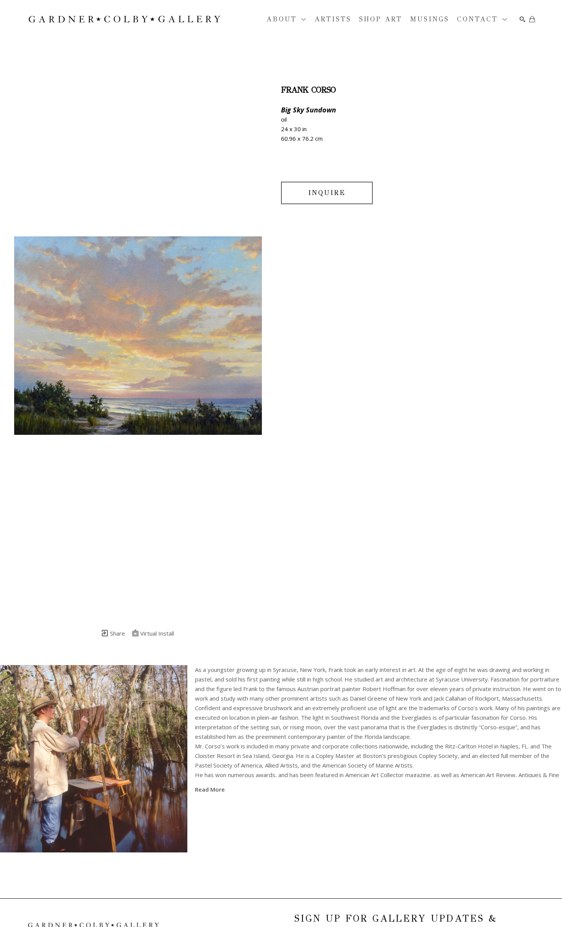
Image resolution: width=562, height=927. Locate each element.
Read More (210, 789)
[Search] (522, 19)
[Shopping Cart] (532, 19)
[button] (286, 19)
